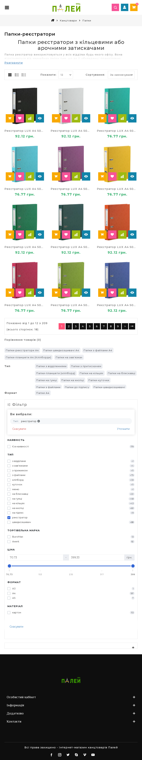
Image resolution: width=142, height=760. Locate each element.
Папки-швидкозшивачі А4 (61, 350)
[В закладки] (20, 118)
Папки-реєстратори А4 (22, 350)
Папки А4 (42, 392)
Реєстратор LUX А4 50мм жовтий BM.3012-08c (117, 189)
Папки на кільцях (91, 373)
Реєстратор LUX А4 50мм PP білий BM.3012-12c (71, 130)
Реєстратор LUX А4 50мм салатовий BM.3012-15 (71, 305)
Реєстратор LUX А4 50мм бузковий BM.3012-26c (71, 189)
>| (132, 326)
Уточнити (123, 429)
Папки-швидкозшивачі (109, 387)
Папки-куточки (98, 380)
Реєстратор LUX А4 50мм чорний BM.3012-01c (24, 130)
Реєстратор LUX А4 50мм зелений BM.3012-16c (71, 247)
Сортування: (95, 74)
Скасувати (19, 429)
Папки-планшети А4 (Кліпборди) (28, 357)
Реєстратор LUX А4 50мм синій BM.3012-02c (117, 305)
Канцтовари (68, 20)
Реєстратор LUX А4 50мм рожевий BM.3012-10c (24, 305)
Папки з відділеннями (51, 366)
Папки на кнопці (72, 380)
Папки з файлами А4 (98, 350)
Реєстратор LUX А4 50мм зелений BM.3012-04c (24, 247)
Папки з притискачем (86, 366)
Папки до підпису (77, 387)
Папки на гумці (46, 380)
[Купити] (10, 118)
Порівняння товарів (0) (22, 339)
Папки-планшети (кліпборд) (55, 373)
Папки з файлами (48, 387)
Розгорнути (13, 62)
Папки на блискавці (121, 373)
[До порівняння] (30, 118)
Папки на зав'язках (69, 357)
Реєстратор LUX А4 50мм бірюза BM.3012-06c (117, 130)
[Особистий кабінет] (124, 7)
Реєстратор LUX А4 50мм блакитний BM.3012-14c (24, 189)
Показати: (48, 74)
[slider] (9, 566)
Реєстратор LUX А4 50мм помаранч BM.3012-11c (117, 247)
